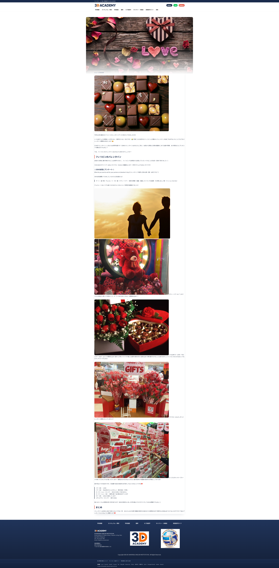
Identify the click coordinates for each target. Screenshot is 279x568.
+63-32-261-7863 (101, 538)
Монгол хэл (127, 564)
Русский (106, 564)
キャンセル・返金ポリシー (114, 560)
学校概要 (99, 523)
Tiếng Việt (122, 564)
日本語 (98, 564)
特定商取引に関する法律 (125, 560)
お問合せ (169, 5)
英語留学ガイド (177, 523)
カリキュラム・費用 (113, 523)
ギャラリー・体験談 (161, 523)
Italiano (157, 564)
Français (115, 564)
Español (110, 564)
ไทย (118, 564)
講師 (137, 523)
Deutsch (161, 564)
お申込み (182, 5)
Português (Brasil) (151, 564)
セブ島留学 (147, 523)
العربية (102, 564)
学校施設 (127, 523)
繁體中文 (141, 564)
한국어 (145, 564)
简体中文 (136, 564)
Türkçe (132, 564)
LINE (175, 5)
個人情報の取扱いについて (102, 560)
